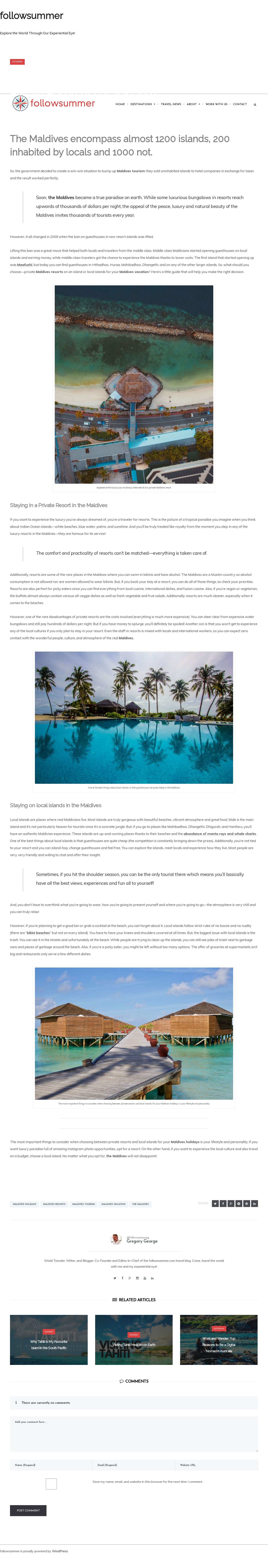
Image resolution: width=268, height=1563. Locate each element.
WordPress (60, 1551)
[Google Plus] (231, 1203)
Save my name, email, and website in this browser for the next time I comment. (148, 1482)
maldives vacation (113, 1204)
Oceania (17, 62)
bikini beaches (38, 933)
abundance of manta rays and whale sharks (220, 834)
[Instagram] (137, 1278)
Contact (240, 104)
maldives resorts (54, 1204)
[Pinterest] (246, 1203)
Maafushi (24, 265)
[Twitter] (215, 1203)
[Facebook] (223, 1203)
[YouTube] (145, 1278)
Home (120, 104)
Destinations (141, 104)
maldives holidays (24, 1204)
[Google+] (130, 1278)
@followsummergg (138, 1237)
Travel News (171, 104)
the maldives (140, 1204)
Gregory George (142, 1241)
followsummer (31, 15)
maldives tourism (83, 1204)
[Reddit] (238, 1203)
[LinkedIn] (254, 1203)
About (192, 104)
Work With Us (216, 104)
